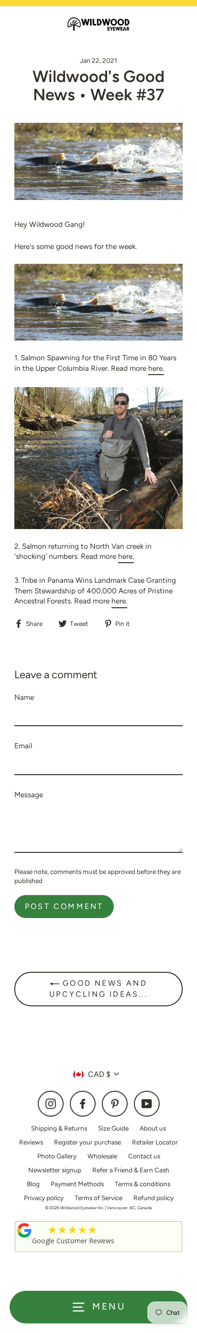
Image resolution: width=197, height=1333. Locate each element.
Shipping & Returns (59, 1128)
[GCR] (24, 1230)
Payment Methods (77, 1184)
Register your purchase (87, 1142)
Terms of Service (98, 1198)
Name (24, 697)
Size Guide (113, 1128)
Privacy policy (44, 1198)
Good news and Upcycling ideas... (98, 989)
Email (23, 745)
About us (153, 1128)
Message (28, 794)
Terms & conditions (142, 1184)
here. (156, 368)
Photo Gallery (57, 1156)
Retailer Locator (155, 1142)
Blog (33, 1184)
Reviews (31, 1142)
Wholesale (102, 1156)
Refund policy (153, 1198)
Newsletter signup (54, 1170)
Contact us (144, 1156)
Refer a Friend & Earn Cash (130, 1170)
